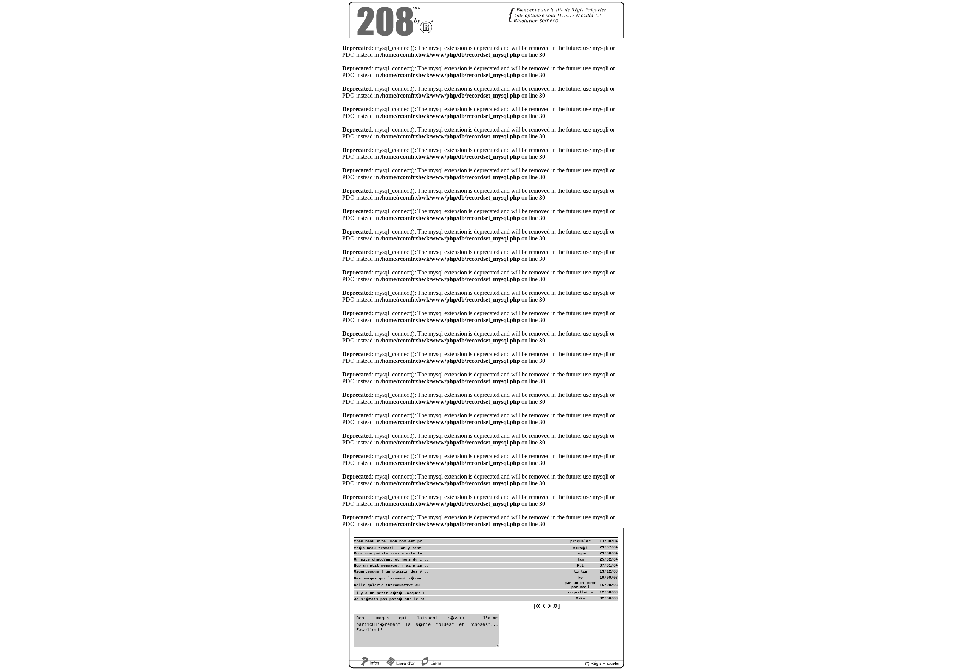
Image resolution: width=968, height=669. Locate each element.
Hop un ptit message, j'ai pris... (391, 566)
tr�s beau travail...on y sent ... (392, 548)
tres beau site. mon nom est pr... (391, 541)
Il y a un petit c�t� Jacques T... (393, 593)
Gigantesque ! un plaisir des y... (391, 572)
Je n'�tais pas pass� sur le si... (393, 599)
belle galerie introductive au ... (391, 585)
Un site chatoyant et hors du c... (391, 560)
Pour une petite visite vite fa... (391, 553)
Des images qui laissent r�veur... (392, 578)
